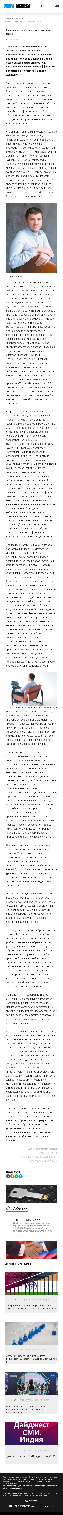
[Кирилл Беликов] (31, 270)
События (20, 1208)
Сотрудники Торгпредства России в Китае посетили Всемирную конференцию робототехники (27, 1409)
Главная (8, 18)
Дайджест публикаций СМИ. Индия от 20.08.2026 (30, 1456)
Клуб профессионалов (34, 1506)
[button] (42, 6)
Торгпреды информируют (34, 1349)
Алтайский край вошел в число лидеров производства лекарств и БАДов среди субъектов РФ (31, 1359)
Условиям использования (32, 1495)
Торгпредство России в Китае (34, 1400)
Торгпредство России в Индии (33, 1299)
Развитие (17, 18)
